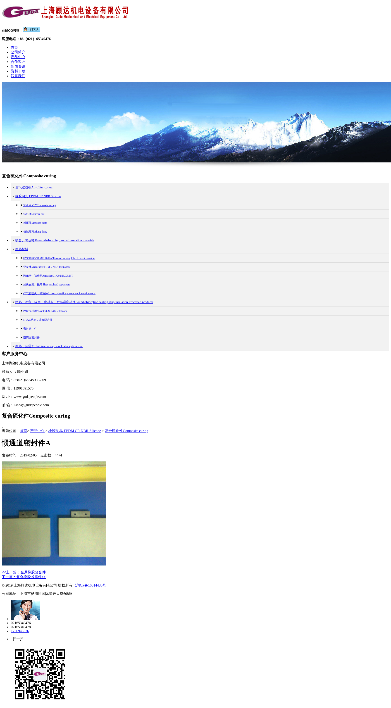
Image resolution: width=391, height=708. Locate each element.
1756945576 (20, 631)
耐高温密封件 (31, 337)
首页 (14, 47)
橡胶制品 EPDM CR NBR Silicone (38, 196)
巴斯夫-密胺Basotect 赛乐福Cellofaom (45, 311)
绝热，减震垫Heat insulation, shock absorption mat (49, 346)
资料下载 (18, 71)
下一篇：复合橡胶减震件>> (24, 577)
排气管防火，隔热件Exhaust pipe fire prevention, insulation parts (59, 293)
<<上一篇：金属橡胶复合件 (24, 572)
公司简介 (18, 52)
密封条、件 (30, 328)
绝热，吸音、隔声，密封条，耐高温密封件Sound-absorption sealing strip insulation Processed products (84, 302)
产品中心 (18, 57)
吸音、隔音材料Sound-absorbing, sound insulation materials (54, 240)
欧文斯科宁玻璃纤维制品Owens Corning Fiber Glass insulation (59, 258)
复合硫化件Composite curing (39, 205)
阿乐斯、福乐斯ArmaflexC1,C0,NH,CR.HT (48, 275)
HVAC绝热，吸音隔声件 (37, 319)
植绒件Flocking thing (35, 231)
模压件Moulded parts (35, 222)
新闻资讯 (18, 66)
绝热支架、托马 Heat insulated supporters (46, 284)
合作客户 (18, 62)
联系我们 (18, 76)
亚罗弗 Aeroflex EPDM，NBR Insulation (46, 266)
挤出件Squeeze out (33, 214)
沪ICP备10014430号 (90, 585)
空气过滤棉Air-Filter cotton (33, 187)
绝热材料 (21, 249)
